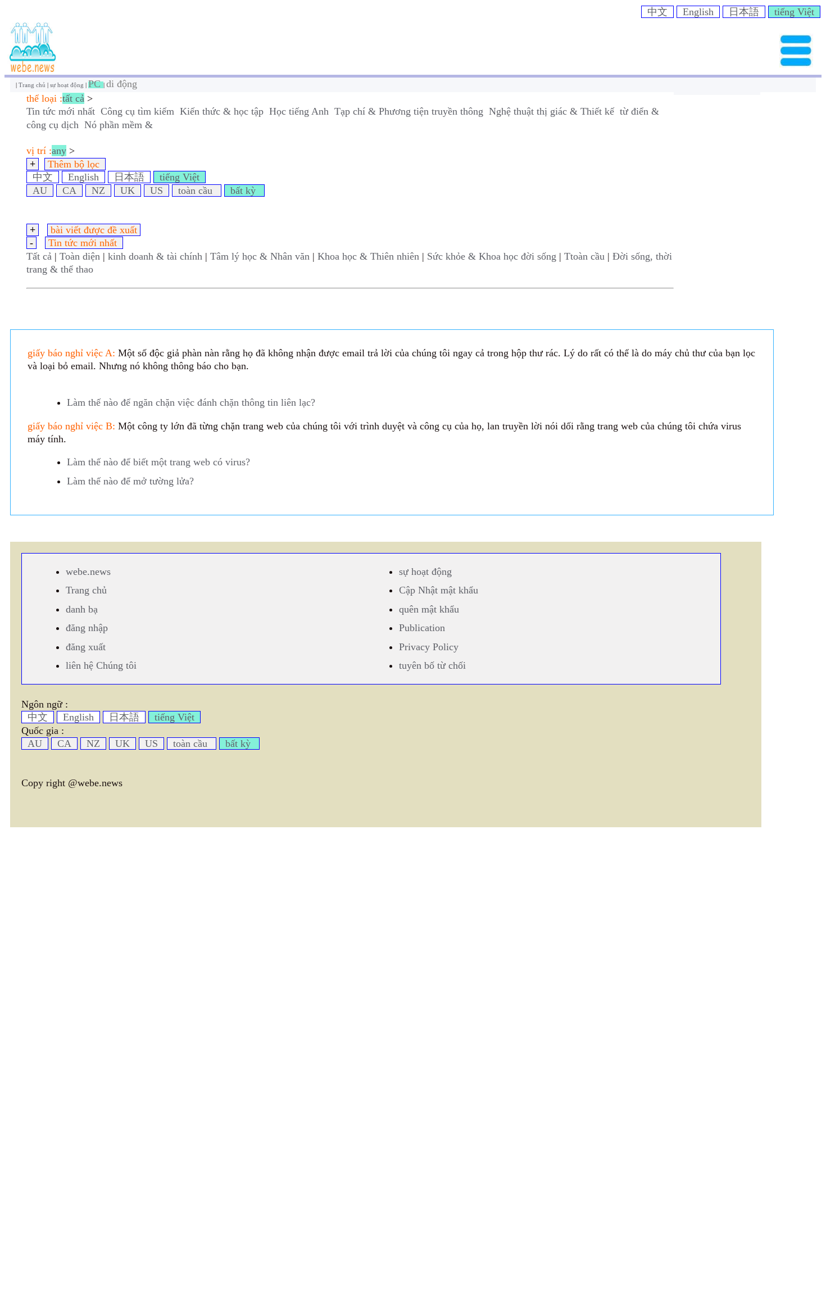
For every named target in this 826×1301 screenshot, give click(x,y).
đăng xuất (86, 646)
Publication (422, 627)
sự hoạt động (67, 84)
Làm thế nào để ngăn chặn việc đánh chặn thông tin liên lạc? (191, 402)
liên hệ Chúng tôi (101, 665)
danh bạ (82, 609)
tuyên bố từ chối (432, 665)
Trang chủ (33, 84)
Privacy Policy (429, 646)
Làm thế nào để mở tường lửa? (130, 481)
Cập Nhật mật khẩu (438, 590)
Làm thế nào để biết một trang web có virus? (158, 462)
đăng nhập (87, 627)
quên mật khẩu (429, 609)
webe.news (88, 571)
